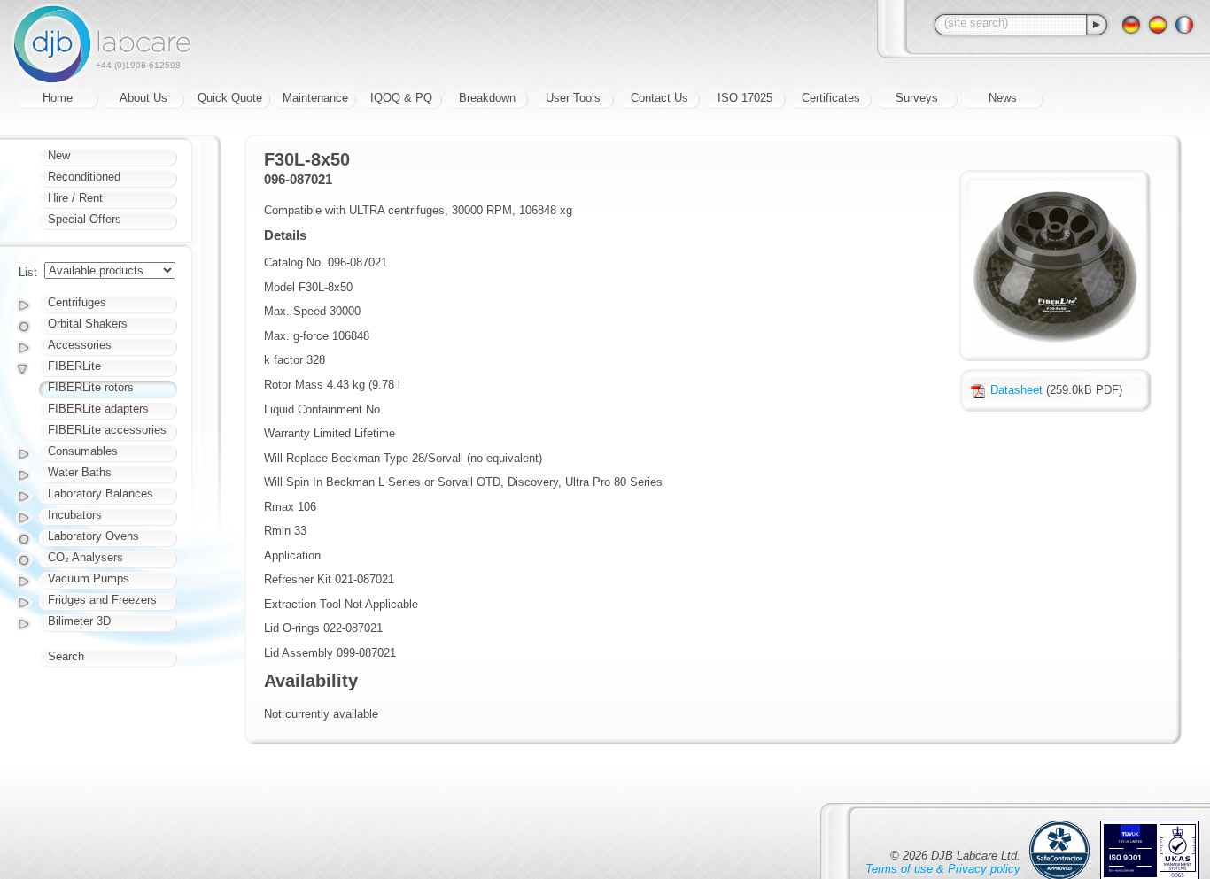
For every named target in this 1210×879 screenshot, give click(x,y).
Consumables (83, 451)
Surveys (917, 97)
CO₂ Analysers (85, 557)
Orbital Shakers (88, 323)
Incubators (75, 514)
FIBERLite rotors (91, 387)
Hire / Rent (75, 197)
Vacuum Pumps (88, 578)
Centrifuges (77, 302)
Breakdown (487, 97)
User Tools (573, 97)
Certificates (831, 97)
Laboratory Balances (100, 493)
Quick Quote (230, 97)
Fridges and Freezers (102, 599)
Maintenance (315, 97)
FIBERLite (74, 366)
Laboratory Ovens (93, 536)
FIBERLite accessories (107, 429)
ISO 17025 (744, 97)
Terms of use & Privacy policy (942, 868)
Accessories (80, 344)
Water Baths (80, 472)
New (59, 155)
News (1003, 97)
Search (66, 656)
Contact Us (659, 97)
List (28, 272)
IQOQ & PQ (401, 97)
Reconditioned (84, 176)
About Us (143, 97)
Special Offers (84, 219)
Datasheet (1016, 390)
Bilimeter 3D (79, 621)
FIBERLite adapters (98, 408)
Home (58, 97)
